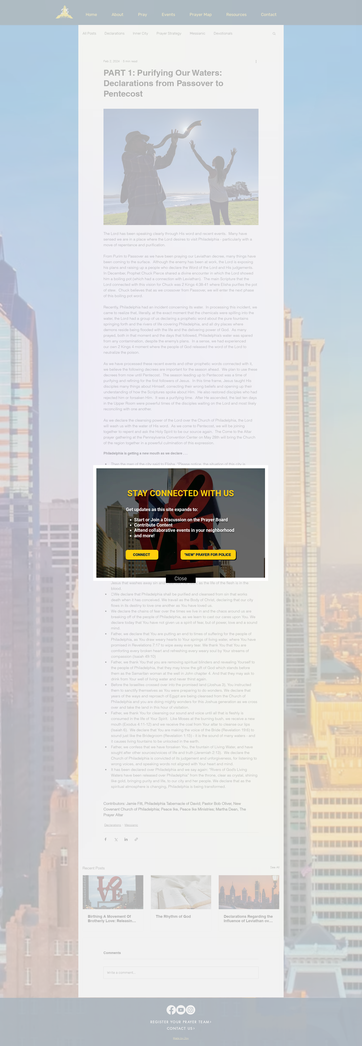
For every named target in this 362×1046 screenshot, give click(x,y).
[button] (181, 579)
